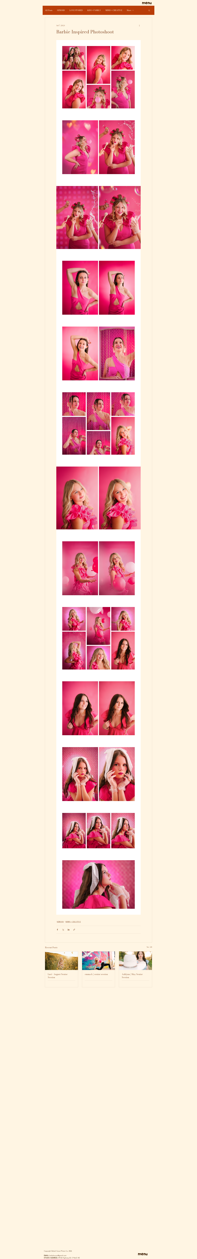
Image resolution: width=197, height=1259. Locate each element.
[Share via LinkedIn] (68, 930)
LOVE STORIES (76, 10)
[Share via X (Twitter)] (63, 930)
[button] (149, 10)
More (129, 10)
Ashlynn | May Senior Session (132, 976)
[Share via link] (74, 930)
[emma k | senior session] (98, 960)
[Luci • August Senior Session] (61, 960)
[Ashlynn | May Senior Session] (135, 960)
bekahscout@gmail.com (57, 1255)
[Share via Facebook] (57, 930)
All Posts (48, 10)
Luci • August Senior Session (57, 976)
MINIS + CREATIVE (113, 10)
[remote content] (98, 477)
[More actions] (139, 25)
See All (149, 947)
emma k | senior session (96, 974)
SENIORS (61, 10)
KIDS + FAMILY (94, 10)
